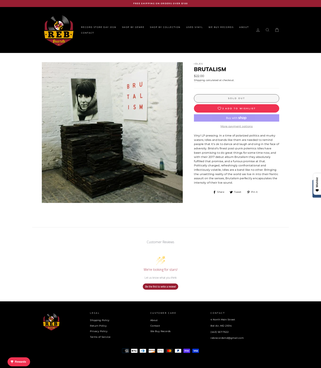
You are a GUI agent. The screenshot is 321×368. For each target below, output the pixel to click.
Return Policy (98, 325)
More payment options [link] (237, 126)
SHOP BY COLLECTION (165, 27)
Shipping (199, 80)
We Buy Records (160, 331)
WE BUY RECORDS (221, 27)
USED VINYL (194, 27)
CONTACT (87, 33)
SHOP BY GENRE (133, 27)
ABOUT (244, 27)
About (154, 320)
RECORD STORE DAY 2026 (98, 27)
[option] (160, 3)
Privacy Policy (99, 331)
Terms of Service (100, 337)
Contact (155, 325)
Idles (198, 63)
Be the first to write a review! (160, 286)
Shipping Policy (99, 320)
